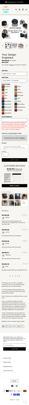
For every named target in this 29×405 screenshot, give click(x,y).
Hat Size (5, 70)
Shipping (11, 64)
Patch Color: (6, 84)
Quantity (4, 151)
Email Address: (7, 117)
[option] (8, 45)
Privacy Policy (7, 358)
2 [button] (12, 276)
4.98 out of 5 (18, 169)
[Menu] (26, 9)
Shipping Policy (7, 366)
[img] (5, 215)
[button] (5, 60)
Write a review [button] (14, 185)
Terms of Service (8, 370)
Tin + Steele (16, 399)
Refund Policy (7, 362)
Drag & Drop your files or (14, 138)
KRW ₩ (14, 381)
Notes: (4, 143)
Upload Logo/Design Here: (12, 133)
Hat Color (5, 77)
